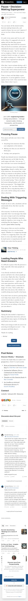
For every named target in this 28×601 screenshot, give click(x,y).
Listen (24, 18)
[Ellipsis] (26, 435)
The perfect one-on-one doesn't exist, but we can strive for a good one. (10, 548)
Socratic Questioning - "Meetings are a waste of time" (9, 531)
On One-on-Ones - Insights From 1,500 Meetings (9, 545)
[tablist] (7, 420)
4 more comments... (6, 518)
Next (23, 410)
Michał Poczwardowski (10, 17)
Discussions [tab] (12, 525)
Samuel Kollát (14, 375)
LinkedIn (4, 394)
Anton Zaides (23, 368)
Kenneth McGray (8, 435)
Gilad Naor (12, 368)
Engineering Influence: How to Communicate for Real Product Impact (13, 372)
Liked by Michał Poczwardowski (12, 436)
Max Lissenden (8, 380)
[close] (23, 556)
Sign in (25, 2)
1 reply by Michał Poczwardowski (14, 481)
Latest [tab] (6, 525)
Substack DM (12, 394)
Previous (6, 410)
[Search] (25, 525)
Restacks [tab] (11, 421)
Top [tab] (3, 525)
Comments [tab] (4, 421)
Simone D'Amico (8, 486)
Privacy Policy (19, 592)
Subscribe (19, 2)
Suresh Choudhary (9, 387)
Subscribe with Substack (15, 586)
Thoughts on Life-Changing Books (14, 377)
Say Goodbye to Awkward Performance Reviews (11, 383)
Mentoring (20, 394)
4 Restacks (18, 400)
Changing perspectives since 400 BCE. (9, 536)
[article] (14, 535)
